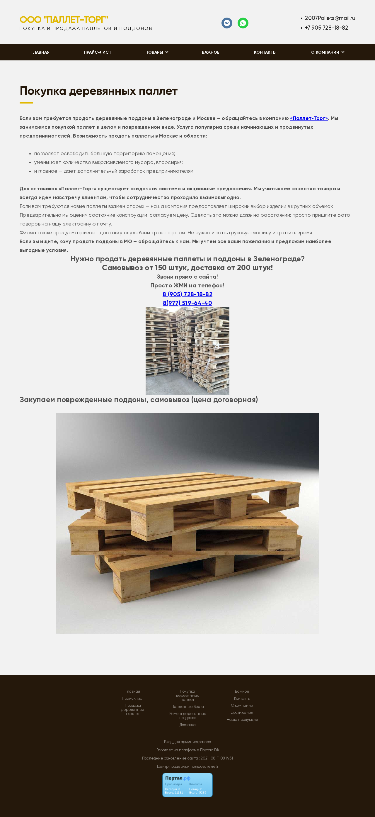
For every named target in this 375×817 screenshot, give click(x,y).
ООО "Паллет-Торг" (64, 20)
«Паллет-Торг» (309, 118)
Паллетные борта (187, 707)
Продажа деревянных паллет (132, 710)
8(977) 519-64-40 (187, 302)
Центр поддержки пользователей (187, 766)
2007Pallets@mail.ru (330, 18)
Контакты (265, 52)
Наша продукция (242, 720)
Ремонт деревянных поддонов (187, 716)
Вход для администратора (187, 742)
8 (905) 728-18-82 (187, 294)
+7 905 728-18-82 (326, 27)
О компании (242, 706)
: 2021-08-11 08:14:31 (216, 758)
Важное (210, 52)
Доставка (188, 725)
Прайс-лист (97, 52)
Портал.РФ (209, 750)
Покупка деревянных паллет (187, 695)
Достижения (242, 713)
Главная (40, 52)
